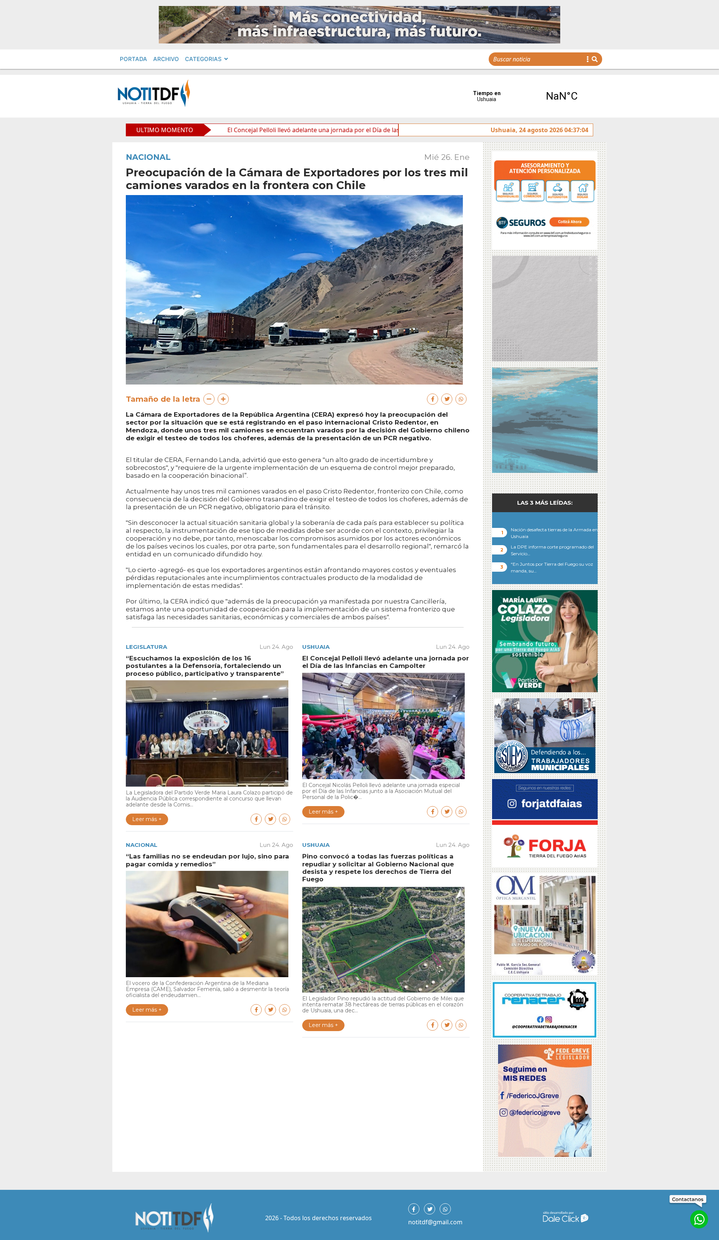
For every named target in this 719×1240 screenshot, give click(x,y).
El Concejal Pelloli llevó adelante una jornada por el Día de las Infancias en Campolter (265, 130)
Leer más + (147, 819)
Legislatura (146, 646)
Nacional (148, 157)
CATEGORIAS (203, 59)
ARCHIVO (166, 59)
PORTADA (133, 59)
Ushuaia (316, 646)
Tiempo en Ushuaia (524, 96)
